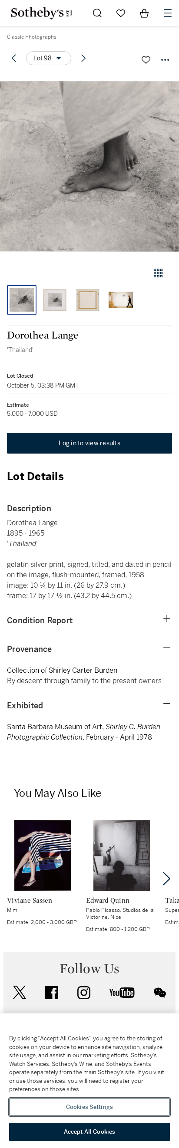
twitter (19, 992)
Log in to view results (89, 443)
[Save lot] (146, 60)
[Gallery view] (158, 273)
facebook (51, 992)
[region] (89, 1080)
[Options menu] (165, 60)
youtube (122, 992)
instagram (83, 992)
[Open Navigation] (167, 13)
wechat (160, 993)
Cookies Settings (89, 1107)
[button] (89, 166)
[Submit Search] (97, 13)
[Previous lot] (14, 58)
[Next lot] (83, 58)
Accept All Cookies (89, 1131)
